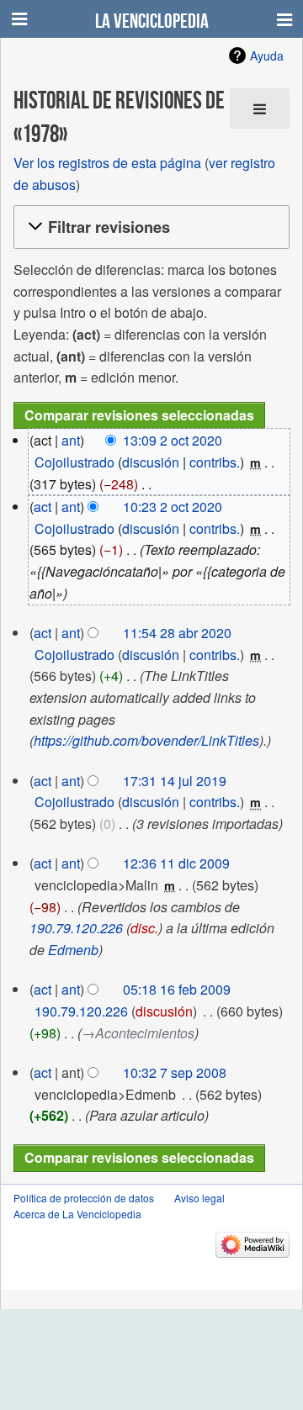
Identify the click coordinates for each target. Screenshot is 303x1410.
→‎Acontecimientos (138, 1033)
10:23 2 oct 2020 (172, 506)
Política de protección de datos (83, 1198)
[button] (149, 227)
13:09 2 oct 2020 (172, 440)
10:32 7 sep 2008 (174, 1072)
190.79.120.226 (76, 927)
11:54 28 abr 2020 (177, 632)
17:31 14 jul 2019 (174, 780)
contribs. (214, 462)
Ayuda (267, 55)
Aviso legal (199, 1198)
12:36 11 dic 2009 (176, 863)
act (42, 506)
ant (70, 440)
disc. (144, 927)
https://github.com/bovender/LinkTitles (146, 740)
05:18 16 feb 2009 (177, 989)
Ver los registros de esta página (107, 162)
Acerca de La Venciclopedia (77, 1214)
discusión (150, 462)
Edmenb (73, 949)
